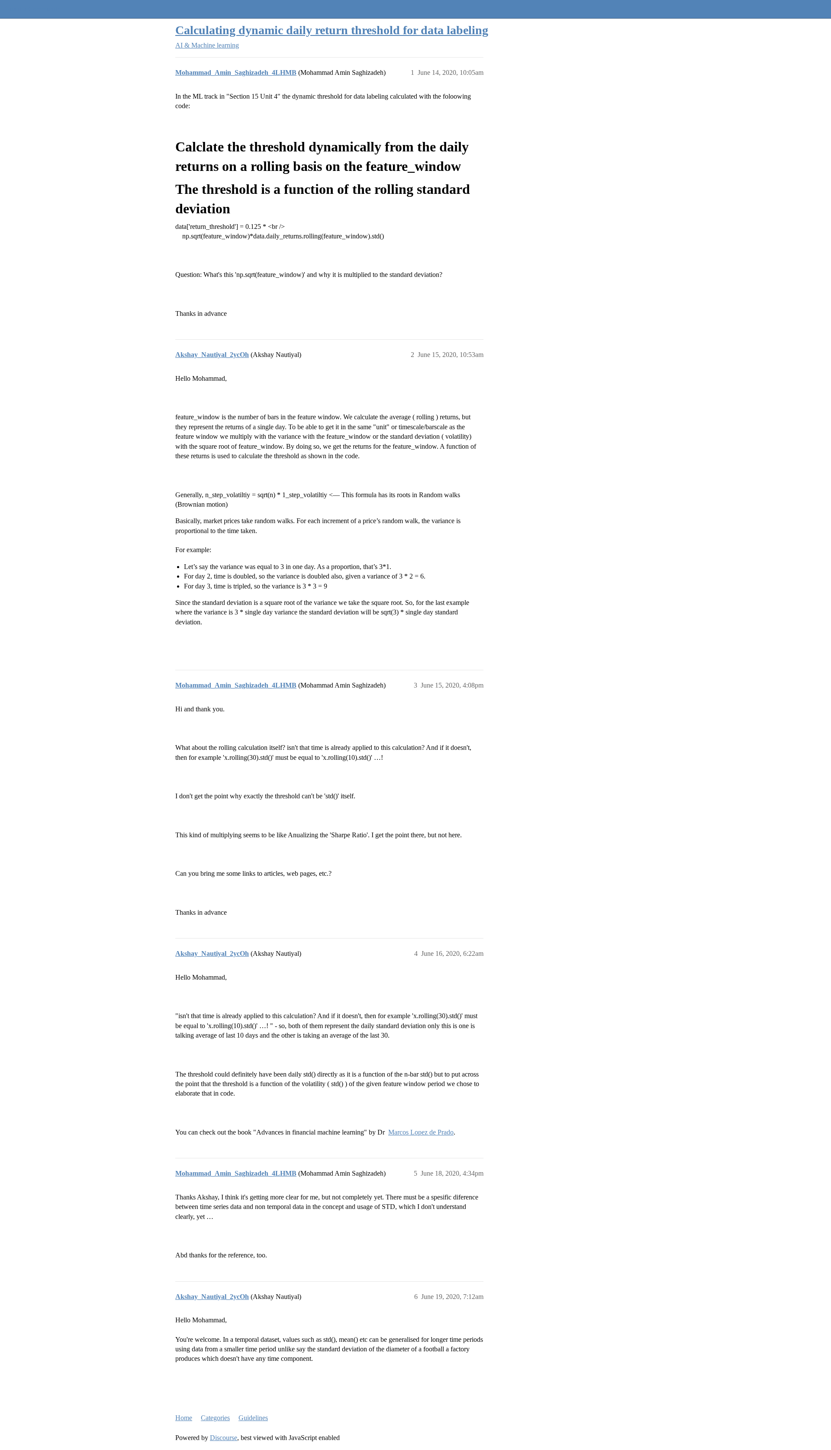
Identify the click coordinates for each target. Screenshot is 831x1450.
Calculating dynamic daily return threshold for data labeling (331, 30)
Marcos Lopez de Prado (421, 1132)
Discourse (223, 1437)
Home (183, 1417)
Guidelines (253, 1417)
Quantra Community (32, 9)
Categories (215, 1417)
